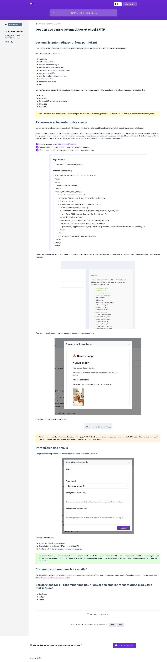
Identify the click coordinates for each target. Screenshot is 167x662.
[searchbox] (83, 12)
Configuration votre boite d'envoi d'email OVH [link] (14, 37)
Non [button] (120, 625)
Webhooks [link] (9, 42)
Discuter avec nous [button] (126, 645)
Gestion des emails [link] (53, 24)
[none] (33, 4)
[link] (13, 24)
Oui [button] (112, 625)
